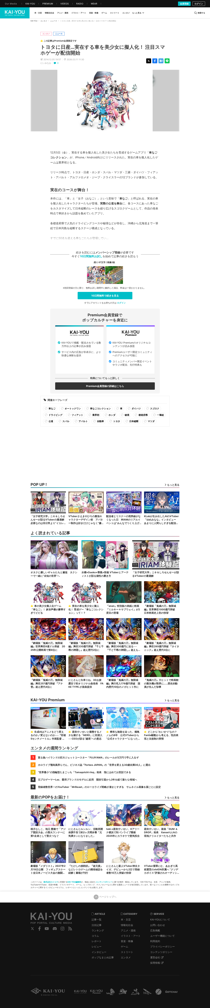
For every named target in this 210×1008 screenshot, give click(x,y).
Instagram (62, 928)
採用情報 (155, 962)
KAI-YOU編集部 (74, 882)
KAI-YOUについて (160, 919)
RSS (70, 928)
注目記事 (96, 925)
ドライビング (55, 414)
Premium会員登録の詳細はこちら (105, 386)
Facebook (39, 928)
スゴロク (154, 408)
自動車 (100, 421)
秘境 (126, 414)
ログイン (198, 3)
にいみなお (45, 63)
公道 (50, 421)
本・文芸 (126, 919)
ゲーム (124, 946)
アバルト (83, 421)
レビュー (96, 946)
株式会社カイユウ (51, 882)
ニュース (53, 21)
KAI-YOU (34, 21)
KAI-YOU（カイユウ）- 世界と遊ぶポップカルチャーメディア (15, 13)
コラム (95, 935)
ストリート (127, 952)
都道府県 (143, 414)
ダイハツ (136, 408)
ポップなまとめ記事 (103, 957)
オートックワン (72, 408)
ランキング (98, 930)
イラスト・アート (131, 935)
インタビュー (99, 952)
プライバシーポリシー (162, 946)
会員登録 (184, 3)
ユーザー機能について (162, 935)
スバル (65, 421)
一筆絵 (160, 414)
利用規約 (155, 941)
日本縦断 (134, 421)
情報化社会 (127, 925)
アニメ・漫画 (128, 930)
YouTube (47, 928)
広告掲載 (155, 930)
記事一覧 (96, 919)
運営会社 (155, 957)
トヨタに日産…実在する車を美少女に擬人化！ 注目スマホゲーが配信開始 (102, 50)
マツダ (151, 421)
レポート (96, 941)
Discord (55, 928)
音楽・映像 (127, 941)
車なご (51, 408)
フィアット (77, 414)
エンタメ (43, 21)
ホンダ (111, 414)
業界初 (95, 414)
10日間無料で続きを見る (105, 295)
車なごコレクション (100, 408)
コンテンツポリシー (104, 882)
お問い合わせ (157, 925)
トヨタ (116, 421)
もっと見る (136, 13)
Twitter (32, 928)
